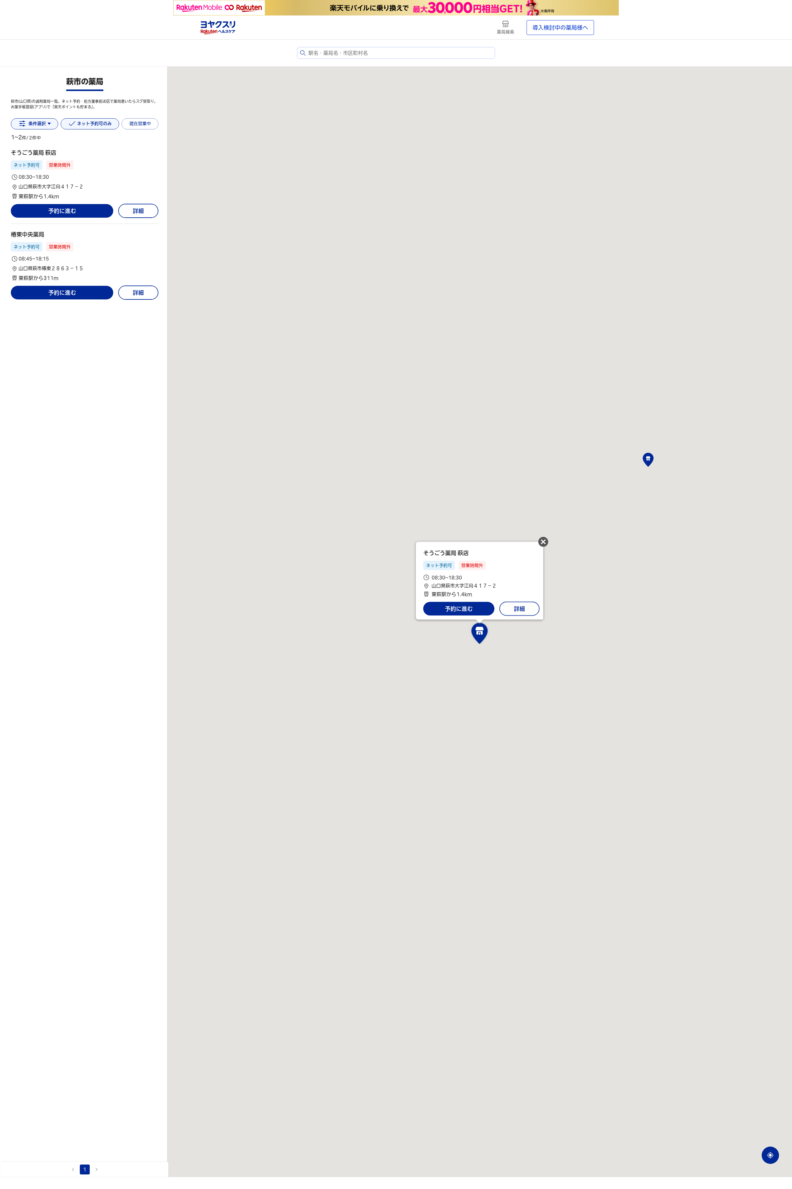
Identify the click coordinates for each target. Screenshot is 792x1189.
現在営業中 (140, 123)
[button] (84, 174)
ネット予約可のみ (94, 123)
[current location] (770, 1155)
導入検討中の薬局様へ (560, 27)
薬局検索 (505, 32)
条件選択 (37, 123)
